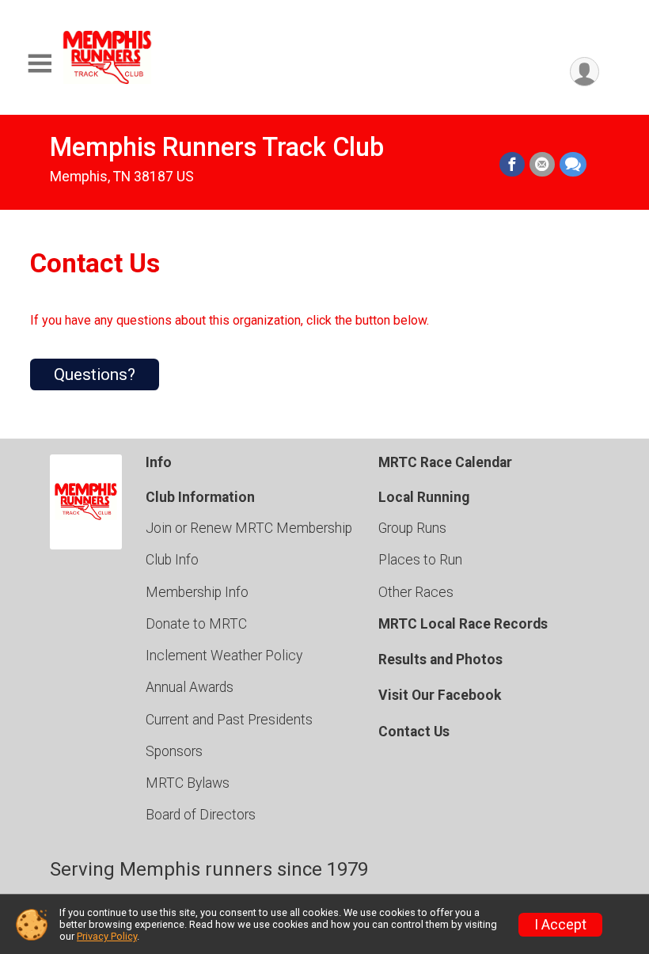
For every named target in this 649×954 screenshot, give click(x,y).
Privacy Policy (107, 936)
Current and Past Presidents (229, 720)
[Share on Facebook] (512, 164)
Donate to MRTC (196, 624)
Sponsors (174, 751)
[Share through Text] (573, 164)
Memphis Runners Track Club (217, 147)
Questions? (94, 374)
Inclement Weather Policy (224, 655)
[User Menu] (584, 71)
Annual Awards (189, 687)
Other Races (416, 592)
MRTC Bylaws (188, 783)
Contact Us (414, 731)
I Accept (560, 925)
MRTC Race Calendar (445, 462)
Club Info (172, 560)
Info (159, 462)
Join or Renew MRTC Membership (249, 528)
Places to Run (420, 560)
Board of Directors (201, 815)
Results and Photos (440, 659)
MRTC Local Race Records (463, 624)
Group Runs (412, 528)
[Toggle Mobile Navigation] (39, 64)
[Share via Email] (542, 164)
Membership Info (197, 592)
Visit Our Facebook (439, 695)
